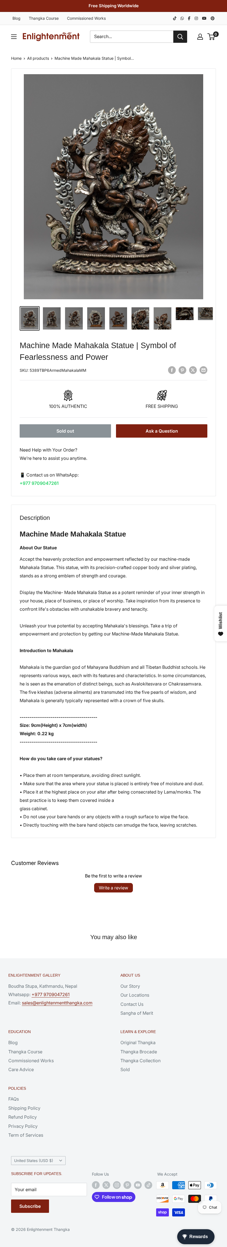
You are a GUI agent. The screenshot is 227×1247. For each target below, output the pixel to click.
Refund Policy (22, 1117)
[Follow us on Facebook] (96, 1185)
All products (38, 58)
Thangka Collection (140, 1060)
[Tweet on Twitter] (193, 370)
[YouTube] (204, 18)
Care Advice (21, 1069)
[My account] (200, 37)
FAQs (13, 1099)
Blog (16, 18)
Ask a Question (162, 431)
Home (16, 58)
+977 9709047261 (39, 483)
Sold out (65, 431)
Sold (125, 1069)
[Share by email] (203, 370)
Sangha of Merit (136, 1013)
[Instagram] (196, 18)
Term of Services (25, 1135)
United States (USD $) (33, 1160)
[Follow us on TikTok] (148, 1185)
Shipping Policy (24, 1108)
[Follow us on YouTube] (138, 1185)
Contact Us (131, 1004)
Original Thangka (138, 1042)
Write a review (113, 888)
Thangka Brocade (138, 1051)
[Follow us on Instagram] (117, 1185)
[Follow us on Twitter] (106, 1185)
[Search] (180, 37)
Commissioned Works (86, 18)
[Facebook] (189, 18)
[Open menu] (14, 36)
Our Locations (134, 995)
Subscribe (30, 1206)
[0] (211, 36)
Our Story (130, 986)
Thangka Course (44, 18)
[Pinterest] (213, 18)
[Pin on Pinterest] (182, 370)
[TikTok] (174, 18)
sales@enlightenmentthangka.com (57, 1003)
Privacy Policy (23, 1126)
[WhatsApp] (182, 18)
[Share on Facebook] (172, 370)
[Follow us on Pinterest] (127, 1185)
